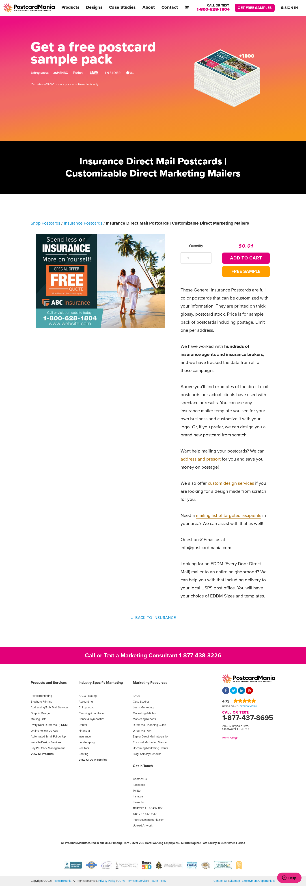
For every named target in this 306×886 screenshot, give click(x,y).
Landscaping (87, 742)
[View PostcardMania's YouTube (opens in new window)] (249, 691)
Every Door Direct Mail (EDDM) (49, 725)
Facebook (139, 785)
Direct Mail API (142, 731)
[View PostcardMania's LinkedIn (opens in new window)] (241, 691)
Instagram (139, 796)
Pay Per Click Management (48, 748)
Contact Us (140, 779)
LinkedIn (138, 802)
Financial (84, 731)
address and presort (201, 459)
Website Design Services (46, 742)
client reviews (248, 706)
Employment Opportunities (258, 881)
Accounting (86, 701)
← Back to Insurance (153, 617)
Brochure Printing (41, 701)
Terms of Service (137, 881)
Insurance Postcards (83, 223)
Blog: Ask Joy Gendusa (147, 754)
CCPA (121, 881)
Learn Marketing (143, 707)
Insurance (85, 736)
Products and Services (49, 682)
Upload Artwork (143, 825)
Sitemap (234, 881)
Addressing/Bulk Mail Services (50, 707)
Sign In (291, 8)
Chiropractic (86, 707)
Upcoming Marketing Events (150, 748)
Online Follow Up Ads (44, 731)
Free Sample (246, 271)
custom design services (231, 483)
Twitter (137, 791)
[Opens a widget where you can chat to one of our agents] (289, 878)
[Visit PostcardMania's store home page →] (29, 7)
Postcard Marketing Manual (150, 742)
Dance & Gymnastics (91, 719)
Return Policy (158, 881)
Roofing (83, 754)
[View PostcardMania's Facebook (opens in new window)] (225, 691)
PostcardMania (62, 881)
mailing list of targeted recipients (228, 515)
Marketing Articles (144, 713)
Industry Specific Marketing (101, 682)
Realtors (84, 748)
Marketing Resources (150, 682)
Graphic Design (40, 713)
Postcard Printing (41, 696)
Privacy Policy (106, 881)
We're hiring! (229, 738)
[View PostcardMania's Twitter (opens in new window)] (233, 691)
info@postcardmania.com (148, 820)
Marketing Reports (144, 719)
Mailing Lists (38, 719)
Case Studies (141, 701)
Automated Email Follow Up (48, 736)
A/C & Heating (88, 696)
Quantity (196, 246)
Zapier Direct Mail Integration (151, 736)
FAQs (136, 696)
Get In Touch (143, 766)
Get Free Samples (255, 8)
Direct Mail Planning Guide (149, 725)
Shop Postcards (45, 223)
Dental (83, 725)
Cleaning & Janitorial (91, 713)
